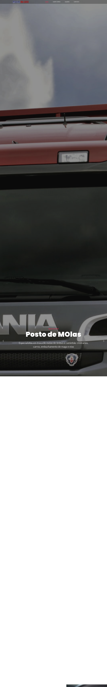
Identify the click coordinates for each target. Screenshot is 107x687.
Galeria (67, 1)
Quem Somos (56, 1)
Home (46, 1)
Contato (76, 1)
